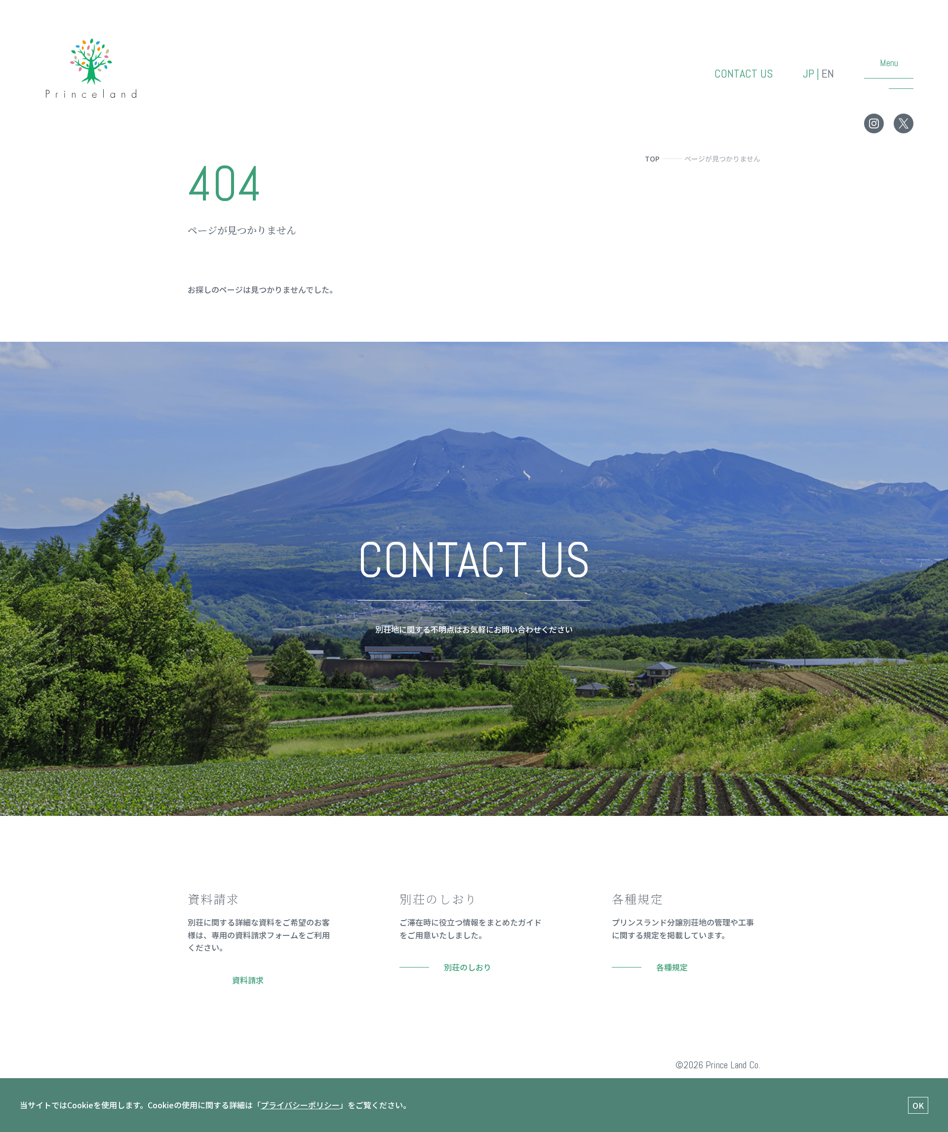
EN (828, 74)
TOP (652, 158)
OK (918, 1105)
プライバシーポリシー (300, 1105)
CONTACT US (743, 74)
